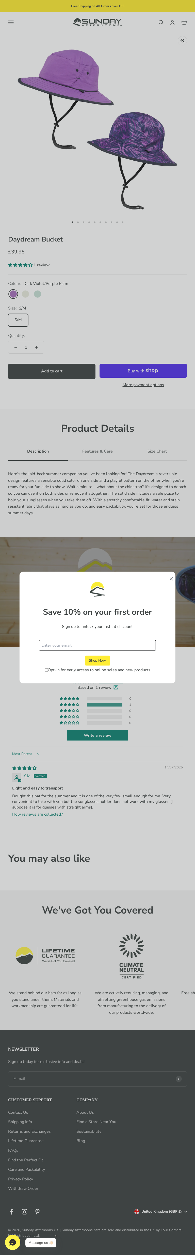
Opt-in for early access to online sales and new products (99, 670)
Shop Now (97, 660)
